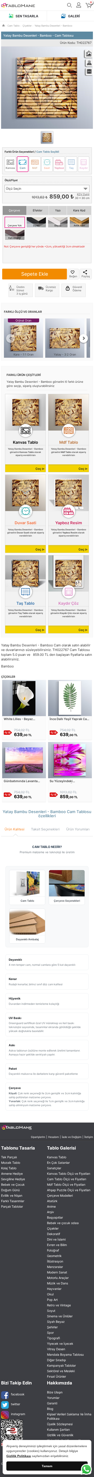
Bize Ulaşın (55, 1392)
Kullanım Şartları (58, 1429)
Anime (51, 1206)
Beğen (73, 276)
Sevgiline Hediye (13, 1179)
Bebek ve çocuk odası (63, 1223)
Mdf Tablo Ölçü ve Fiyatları (66, 1184)
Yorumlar (53, 1398)
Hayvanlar (54, 1289)
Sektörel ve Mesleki (61, 1371)
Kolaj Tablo (8, 1168)
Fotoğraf (53, 1250)
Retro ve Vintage (59, 1305)
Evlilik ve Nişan (11, 1195)
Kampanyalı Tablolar (61, 1365)
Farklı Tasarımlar (12, 1201)
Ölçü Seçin (13, 188)
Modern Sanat (57, 1272)
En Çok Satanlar (58, 1162)
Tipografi (53, 1338)
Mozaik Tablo (10, 1162)
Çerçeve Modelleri (60, 1195)
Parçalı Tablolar (12, 1206)
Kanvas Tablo (56, 1157)
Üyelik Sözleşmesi (60, 1424)
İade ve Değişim (71, 1137)
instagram (18, 1414)
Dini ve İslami (56, 1239)
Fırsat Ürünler (56, 1376)
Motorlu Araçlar (58, 1278)
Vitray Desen (56, 1349)
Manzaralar (55, 1267)
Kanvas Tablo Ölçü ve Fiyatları (68, 1173)
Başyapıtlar (55, 1217)
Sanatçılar (54, 1168)
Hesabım (53, 1137)
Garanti (52, 1403)
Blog (50, 1409)
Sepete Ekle (34, 274)
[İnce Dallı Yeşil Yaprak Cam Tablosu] (70, 697)
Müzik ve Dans (57, 1283)
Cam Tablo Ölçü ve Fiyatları (66, 1179)
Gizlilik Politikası (18, 1456)
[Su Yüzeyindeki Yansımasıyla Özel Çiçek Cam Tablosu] (70, 760)
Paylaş (86, 276)
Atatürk (52, 1201)
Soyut (51, 1310)
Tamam (47, 1466)
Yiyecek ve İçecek (60, 1343)
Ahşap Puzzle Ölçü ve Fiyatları (68, 1190)
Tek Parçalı (9, 1157)
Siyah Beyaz (56, 1321)
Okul (50, 1294)
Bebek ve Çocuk (13, 1184)
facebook (17, 1394)
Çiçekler (53, 1228)
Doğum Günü (10, 1190)
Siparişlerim (38, 1137)
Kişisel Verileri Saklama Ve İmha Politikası (69, 1416)
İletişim (88, 1137)
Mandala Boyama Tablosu (65, 1354)
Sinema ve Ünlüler (60, 1316)
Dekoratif (53, 1234)
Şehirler (52, 1327)
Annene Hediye (12, 1173)
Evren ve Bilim (57, 1245)
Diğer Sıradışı (56, 1360)
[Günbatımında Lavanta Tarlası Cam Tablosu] (24, 760)
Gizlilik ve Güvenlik (60, 1435)
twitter (15, 1404)
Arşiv (50, 1212)
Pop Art (52, 1300)
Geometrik (54, 1256)
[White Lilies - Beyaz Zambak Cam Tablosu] (24, 697)
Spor (50, 1332)
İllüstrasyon (55, 1261)
